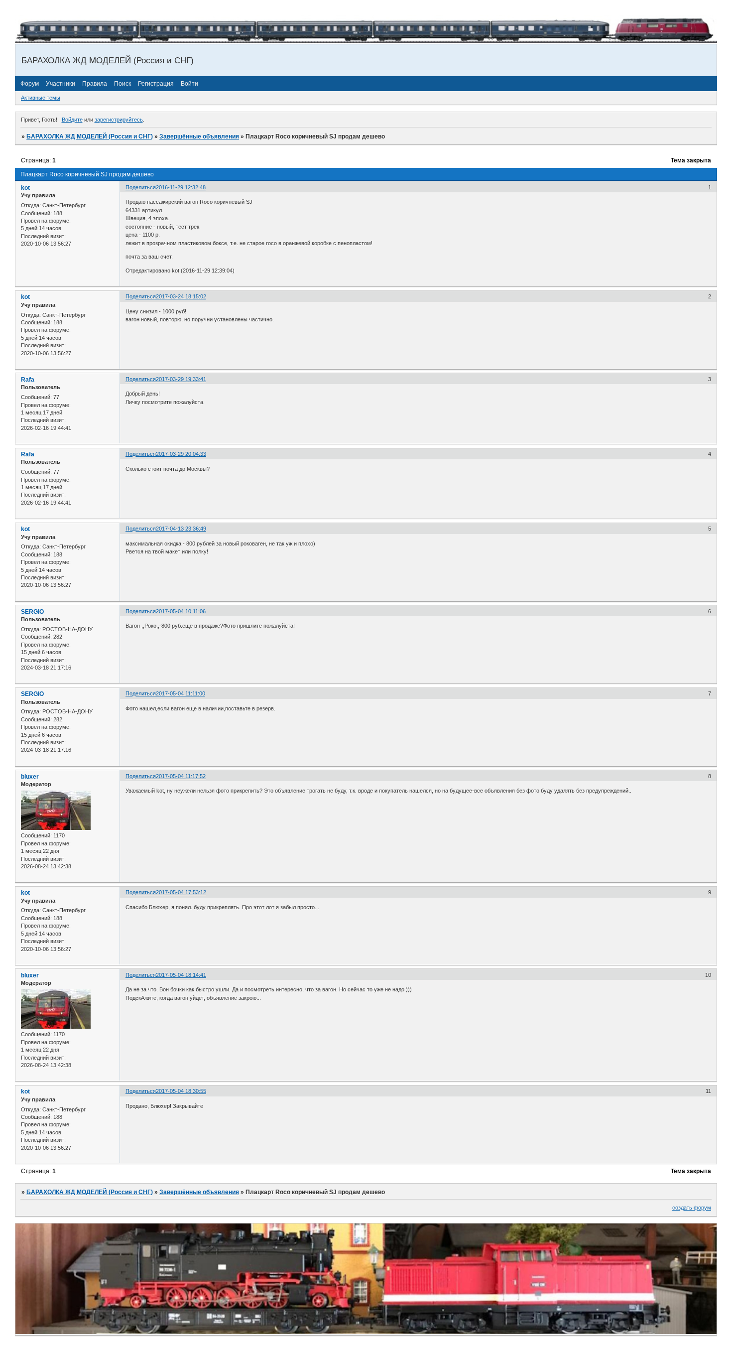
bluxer (30, 776)
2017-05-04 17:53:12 (181, 892)
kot (25, 187)
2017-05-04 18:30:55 (181, 1091)
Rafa (27, 379)
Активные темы (40, 98)
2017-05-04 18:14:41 (181, 975)
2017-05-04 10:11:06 (181, 611)
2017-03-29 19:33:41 (181, 379)
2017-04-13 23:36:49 (181, 529)
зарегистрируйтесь (119, 120)
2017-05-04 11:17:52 (181, 776)
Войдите (72, 120)
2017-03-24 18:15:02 (181, 296)
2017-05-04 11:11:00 (180, 693)
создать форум (691, 1208)
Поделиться (140, 187)
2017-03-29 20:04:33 (181, 454)
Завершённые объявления (199, 136)
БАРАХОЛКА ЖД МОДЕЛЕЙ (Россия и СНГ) (89, 136)
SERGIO (32, 611)
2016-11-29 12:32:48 (181, 187)
